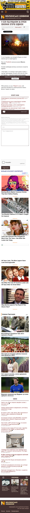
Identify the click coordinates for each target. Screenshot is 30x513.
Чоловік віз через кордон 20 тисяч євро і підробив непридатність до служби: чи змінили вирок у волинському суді (14, 429)
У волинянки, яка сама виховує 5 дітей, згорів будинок (13, 108)
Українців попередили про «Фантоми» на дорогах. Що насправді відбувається (14, 470)
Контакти (8, 511)
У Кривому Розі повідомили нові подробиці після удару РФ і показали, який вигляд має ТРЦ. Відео (14, 450)
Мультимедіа (15, 477)
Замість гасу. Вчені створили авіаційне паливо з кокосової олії (13, 403)
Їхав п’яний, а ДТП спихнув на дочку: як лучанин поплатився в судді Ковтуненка (14, 423)
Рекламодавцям (15, 511)
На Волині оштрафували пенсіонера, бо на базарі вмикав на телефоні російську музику (14, 465)
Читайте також (15, 95)
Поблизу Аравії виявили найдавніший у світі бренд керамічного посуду (14, 408)
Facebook (8, 62)
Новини (15, 399)
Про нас (3, 511)
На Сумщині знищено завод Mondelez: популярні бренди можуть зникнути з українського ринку (14, 418)
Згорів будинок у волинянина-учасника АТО (12, 98)
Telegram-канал (17, 86)
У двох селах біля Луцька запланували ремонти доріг (13, 460)
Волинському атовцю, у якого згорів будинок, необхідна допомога (13, 105)
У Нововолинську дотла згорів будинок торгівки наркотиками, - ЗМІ (13, 102)
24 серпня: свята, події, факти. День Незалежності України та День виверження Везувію (14, 413)
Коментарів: (18, 27)
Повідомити (15, 78)
